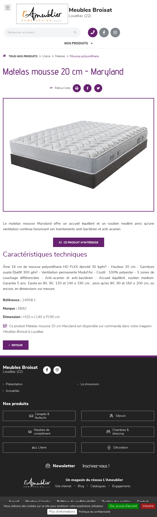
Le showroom (90, 384)
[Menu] (7, 7)
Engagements (121, 486)
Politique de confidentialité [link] (94, 511)
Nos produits (76, 43)
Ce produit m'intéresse (81, 242)
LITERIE (46, 56)
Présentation (14, 384)
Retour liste (62, 88)
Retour (17, 345)
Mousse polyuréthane (84, 56)
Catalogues (98, 486)
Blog (81, 486)
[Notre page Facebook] (104, 32)
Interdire (148, 506)
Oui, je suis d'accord (123, 506)
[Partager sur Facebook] (87, 88)
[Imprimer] (77, 88)
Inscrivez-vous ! (96, 466)
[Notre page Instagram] (115, 32)
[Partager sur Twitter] (98, 88)
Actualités (12, 390)
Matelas (60, 56)
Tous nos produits (23, 56)
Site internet (63, 486)
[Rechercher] (76, 32)
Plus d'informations (62, 511)
